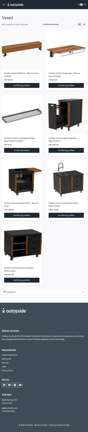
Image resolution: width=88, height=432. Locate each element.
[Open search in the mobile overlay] (85, 5)
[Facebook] (9, 385)
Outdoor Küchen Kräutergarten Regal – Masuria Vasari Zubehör (20, 140)
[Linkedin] (4, 385)
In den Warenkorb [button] (21, 150)
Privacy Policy (7, 370)
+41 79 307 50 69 (8, 411)
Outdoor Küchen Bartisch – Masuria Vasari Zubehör (21, 75)
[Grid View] (79, 24)
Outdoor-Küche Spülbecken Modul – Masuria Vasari (64, 204)
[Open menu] (4, 4)
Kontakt (5, 362)
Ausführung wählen (22, 85)
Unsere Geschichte (9, 355)
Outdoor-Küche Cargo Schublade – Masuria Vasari (63, 140)
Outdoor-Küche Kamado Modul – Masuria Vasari (21, 204)
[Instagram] (15, 385)
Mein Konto (6, 359)
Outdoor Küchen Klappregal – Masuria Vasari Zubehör (64, 75)
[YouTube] (20, 385)
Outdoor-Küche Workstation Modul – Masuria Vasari (19, 269)
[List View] (84, 24)
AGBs (4, 366)
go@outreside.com (10, 408)
